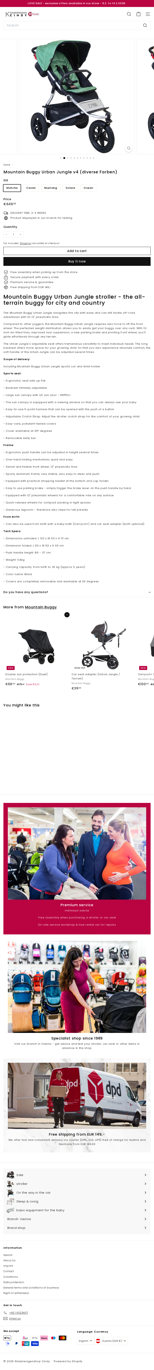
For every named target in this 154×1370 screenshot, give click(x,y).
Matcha (12, 188)
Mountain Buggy (41, 607)
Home (7, 164)
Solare (70, 188)
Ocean (88, 188)
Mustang (50, 188)
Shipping (25, 243)
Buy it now (77, 261)
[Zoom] (129, 148)
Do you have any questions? (25, 592)
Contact (8, 1271)
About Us (9, 1260)
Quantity (10, 227)
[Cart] (138, 14)
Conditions (10, 1277)
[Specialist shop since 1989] (77, 987)
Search (8, 1255)
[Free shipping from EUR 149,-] (77, 1096)
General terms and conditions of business (31, 1287)
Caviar (31, 188)
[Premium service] (77, 853)
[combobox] (77, 25)
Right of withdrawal (16, 1293)
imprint (8, 1266)
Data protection (13, 1282)
